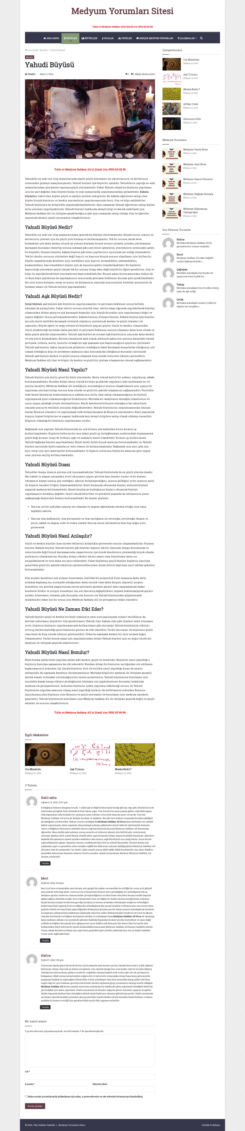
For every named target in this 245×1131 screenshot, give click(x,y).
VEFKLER (126, 38)
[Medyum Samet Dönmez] (171, 184)
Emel (180, 254)
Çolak (180, 299)
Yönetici (31, 74)
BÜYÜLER (71, 38)
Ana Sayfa (32, 50)
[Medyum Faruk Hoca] (171, 154)
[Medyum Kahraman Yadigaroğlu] (171, 213)
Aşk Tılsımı (77, 769)
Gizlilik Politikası (211, 1124)
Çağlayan (182, 269)
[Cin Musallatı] (45, 754)
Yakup (180, 284)
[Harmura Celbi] (171, 123)
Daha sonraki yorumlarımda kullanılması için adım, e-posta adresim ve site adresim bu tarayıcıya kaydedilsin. (85, 1096)
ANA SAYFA (52, 38)
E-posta (30, 1083)
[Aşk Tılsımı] (90, 754)
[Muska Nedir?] (135, 754)
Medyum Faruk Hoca (195, 149)
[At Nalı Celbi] (171, 109)
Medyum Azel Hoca (194, 164)
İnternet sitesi (100, 1083)
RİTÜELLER (90, 38)
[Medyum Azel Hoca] (171, 169)
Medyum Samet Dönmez (198, 179)
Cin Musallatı (33, 769)
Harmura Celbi (192, 119)
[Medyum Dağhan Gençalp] (171, 198)
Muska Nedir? (123, 769)
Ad (27, 1071)
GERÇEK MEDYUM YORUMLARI (156, 38)
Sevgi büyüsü (33, 304)
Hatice (180, 239)
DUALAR (109, 38)
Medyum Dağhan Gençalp (198, 194)
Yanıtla (45, 863)
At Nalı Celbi (190, 104)
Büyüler (44, 50)
